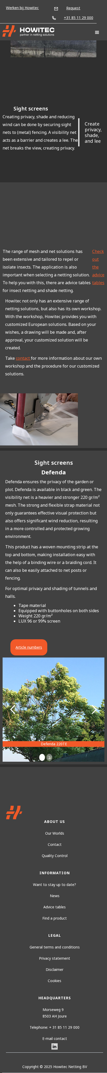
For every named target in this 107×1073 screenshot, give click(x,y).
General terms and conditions (55, 947)
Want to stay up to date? (54, 884)
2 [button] (49, 757)
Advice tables (54, 906)
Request (73, 7)
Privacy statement (54, 958)
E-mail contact (54, 1038)
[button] (97, 32)
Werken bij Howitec (22, 7)
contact (23, 358)
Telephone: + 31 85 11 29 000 (54, 1027)
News (54, 895)
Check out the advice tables (98, 267)
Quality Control (55, 855)
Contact (55, 844)
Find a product (54, 918)
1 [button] (42, 757)
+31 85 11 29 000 (78, 17)
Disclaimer (54, 969)
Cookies (54, 980)
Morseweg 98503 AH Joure (55, 1013)
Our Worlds (54, 833)
